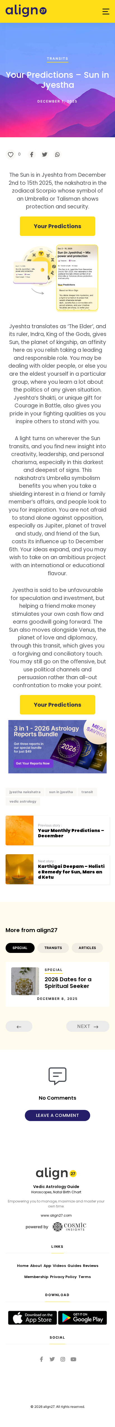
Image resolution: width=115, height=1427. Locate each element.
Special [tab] (20, 948)
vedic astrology (22, 801)
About (36, 1265)
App (47, 1265)
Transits (57, 58)
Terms (84, 1276)
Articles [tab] (87, 948)
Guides (74, 1265)
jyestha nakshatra (24, 792)
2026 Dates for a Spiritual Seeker (68, 982)
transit (87, 792)
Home (22, 1265)
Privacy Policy (63, 1276)
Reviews (90, 1265)
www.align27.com (56, 1215)
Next (84, 1026)
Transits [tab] (53, 948)
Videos (59, 1265)
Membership (36, 1276)
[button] (105, 11)
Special (54, 970)
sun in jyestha (61, 792)
